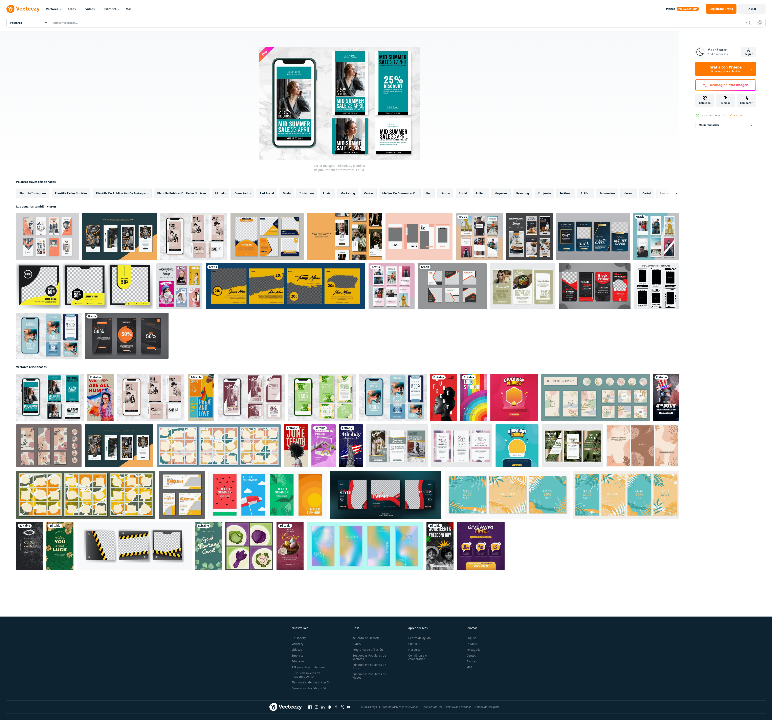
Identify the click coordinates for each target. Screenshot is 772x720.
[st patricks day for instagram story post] (59, 546)
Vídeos (90, 9)
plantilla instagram (32, 193)
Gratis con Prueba (725, 69)
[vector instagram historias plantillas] (522, 286)
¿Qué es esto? (734, 115)
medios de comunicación (399, 193)
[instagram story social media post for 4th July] (666, 397)
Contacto (414, 644)
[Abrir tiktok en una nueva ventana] (335, 707)
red (429, 193)
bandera (665, 193)
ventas (368, 193)
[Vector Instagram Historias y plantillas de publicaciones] (193, 236)
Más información (709, 125)
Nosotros (414, 649)
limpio (445, 193)
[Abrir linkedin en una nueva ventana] (323, 707)
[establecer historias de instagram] (127, 336)
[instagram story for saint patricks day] (208, 546)
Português (473, 649)
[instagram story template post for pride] (201, 397)
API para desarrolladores (308, 667)
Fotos (72, 9)
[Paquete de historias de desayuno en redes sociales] (529, 236)
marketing (347, 193)
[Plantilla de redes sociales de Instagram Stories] (179, 286)
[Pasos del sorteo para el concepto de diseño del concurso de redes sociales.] (481, 546)
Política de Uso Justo (487, 707)
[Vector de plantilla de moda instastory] (119, 236)
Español (471, 644)
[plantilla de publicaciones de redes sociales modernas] (267, 236)
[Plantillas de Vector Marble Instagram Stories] (397, 445)
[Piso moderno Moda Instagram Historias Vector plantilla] (479, 236)
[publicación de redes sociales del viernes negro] (595, 286)
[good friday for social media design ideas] (29, 546)
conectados (243, 193)
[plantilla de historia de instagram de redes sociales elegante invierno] (593, 236)
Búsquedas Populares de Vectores (369, 657)
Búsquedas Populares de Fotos (369, 666)
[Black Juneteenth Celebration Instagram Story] (440, 546)
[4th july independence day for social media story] (351, 445)
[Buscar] (748, 22)
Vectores (52, 9)
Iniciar (752, 9)
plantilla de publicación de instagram (122, 193)
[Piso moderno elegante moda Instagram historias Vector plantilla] (656, 236)
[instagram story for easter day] (290, 546)
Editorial (110, 9)
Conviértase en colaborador (418, 657)
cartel (646, 193)
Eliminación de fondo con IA (311, 682)
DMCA (356, 644)
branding (522, 193)
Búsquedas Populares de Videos (369, 675)
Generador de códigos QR (309, 688)
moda (287, 193)
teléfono (566, 193)
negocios (500, 193)
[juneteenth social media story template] (296, 445)
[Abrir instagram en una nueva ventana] (316, 707)
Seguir (749, 54)
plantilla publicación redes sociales (181, 193)
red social (267, 193)
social (463, 193)
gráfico (585, 193)
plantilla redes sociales (71, 193)
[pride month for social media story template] (323, 445)
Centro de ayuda (419, 638)
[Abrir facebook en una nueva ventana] (310, 707)
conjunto (544, 193)
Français (472, 661)
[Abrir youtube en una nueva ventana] (348, 707)
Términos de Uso (432, 707)
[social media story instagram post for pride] (100, 397)
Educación (299, 661)
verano (629, 193)
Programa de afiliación (367, 649)
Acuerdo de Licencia (366, 638)
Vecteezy (297, 644)
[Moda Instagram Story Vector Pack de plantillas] (47, 236)
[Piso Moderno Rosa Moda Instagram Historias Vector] (392, 286)
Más (128, 9)
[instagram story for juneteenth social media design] (443, 397)
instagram (307, 193)
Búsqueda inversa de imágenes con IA (306, 674)
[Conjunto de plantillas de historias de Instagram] (656, 286)
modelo (220, 193)
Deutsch (472, 655)
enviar (327, 193)
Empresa (298, 655)
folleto (481, 193)
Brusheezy (299, 638)
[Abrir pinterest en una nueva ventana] (329, 707)
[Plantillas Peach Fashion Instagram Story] (419, 236)
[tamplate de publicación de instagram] (285, 286)
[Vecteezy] (23, 9)
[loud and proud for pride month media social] (473, 397)
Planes (670, 9)
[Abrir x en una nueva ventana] (342, 707)
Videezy (297, 649)
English (471, 638)
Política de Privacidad (458, 707)
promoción (607, 193)
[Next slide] (672, 193)
